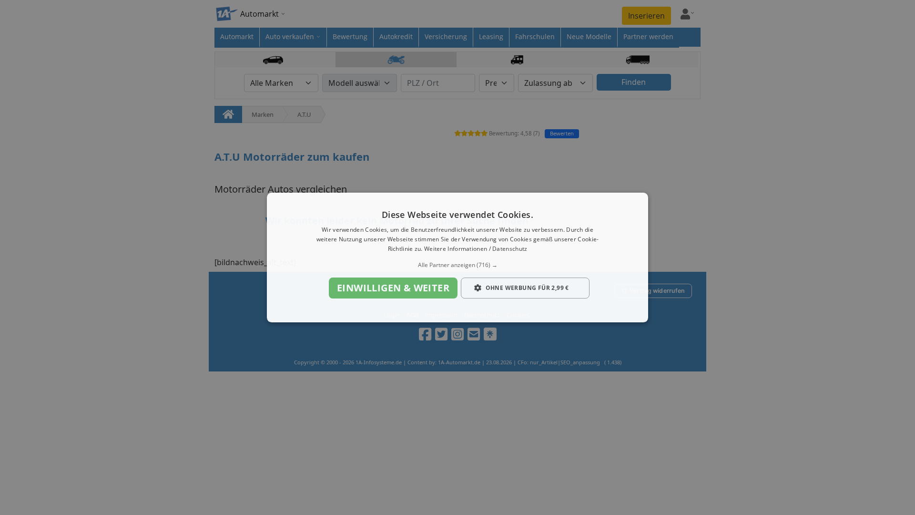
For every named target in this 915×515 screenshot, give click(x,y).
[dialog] (457, 257)
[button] (457, 265)
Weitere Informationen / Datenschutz (476, 249)
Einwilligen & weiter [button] (393, 287)
